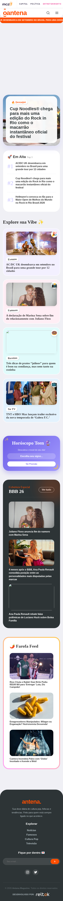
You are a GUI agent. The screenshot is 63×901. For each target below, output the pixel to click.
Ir (55, 861)
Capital (23, 4)
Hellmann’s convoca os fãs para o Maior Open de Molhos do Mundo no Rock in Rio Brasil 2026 (34, 200)
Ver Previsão (31, 464)
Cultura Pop (31, 839)
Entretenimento (52, 4)
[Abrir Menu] (56, 12)
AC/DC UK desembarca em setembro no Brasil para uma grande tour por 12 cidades (32, 166)
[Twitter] (36, 872)
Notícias (31, 830)
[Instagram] (27, 872)
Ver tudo (46, 489)
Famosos (31, 834)
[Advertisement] (31, 58)
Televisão (31, 843)
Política (35, 4)
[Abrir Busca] (48, 12)
